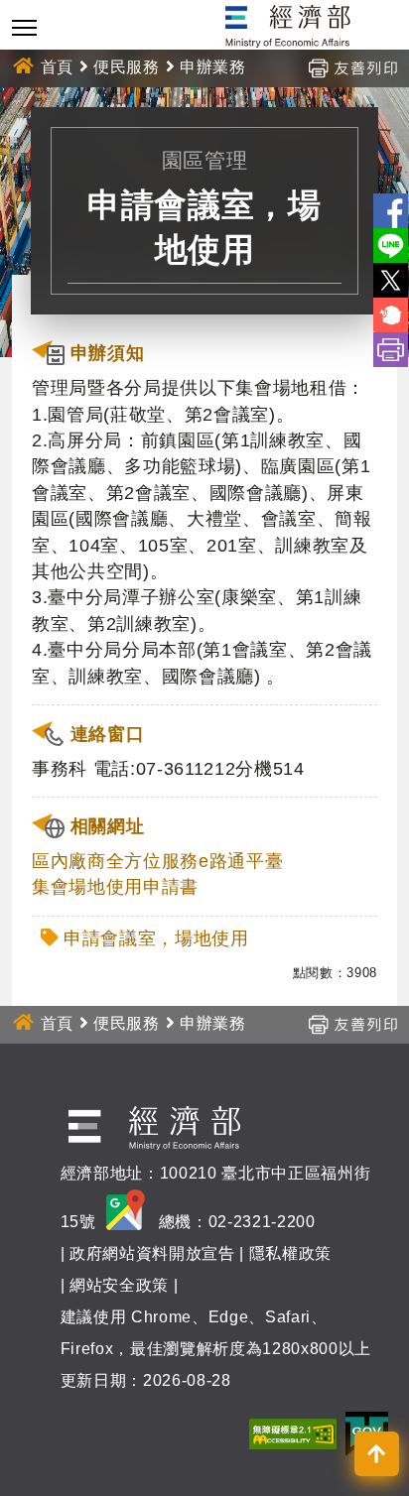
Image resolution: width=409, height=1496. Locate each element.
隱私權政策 (290, 1253)
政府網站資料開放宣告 (152, 1253)
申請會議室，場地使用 (156, 938)
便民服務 (126, 67)
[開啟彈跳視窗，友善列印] (352, 67)
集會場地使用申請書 (115, 887)
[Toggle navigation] (24, 27)
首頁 (57, 67)
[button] (376, 1454)
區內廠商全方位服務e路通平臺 (157, 861)
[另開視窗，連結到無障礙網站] (293, 1433)
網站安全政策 (119, 1285)
